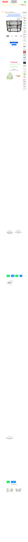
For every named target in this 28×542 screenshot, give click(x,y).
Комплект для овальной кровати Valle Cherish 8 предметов (9, 232)
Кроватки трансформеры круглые (11, 12)
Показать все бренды (24, 89)
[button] (9, 80)
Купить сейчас (14, 44)
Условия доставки (14, 66)
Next (21, 36)
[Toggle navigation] (2, 4)
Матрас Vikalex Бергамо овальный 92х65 (18, 232)
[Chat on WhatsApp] (25, 2)
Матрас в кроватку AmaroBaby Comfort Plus (9, 438)
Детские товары (5, 2)
